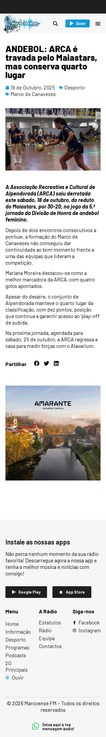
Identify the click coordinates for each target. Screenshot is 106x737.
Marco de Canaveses (33, 94)
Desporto (74, 87)
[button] (55, 23)
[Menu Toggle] (98, 23)
